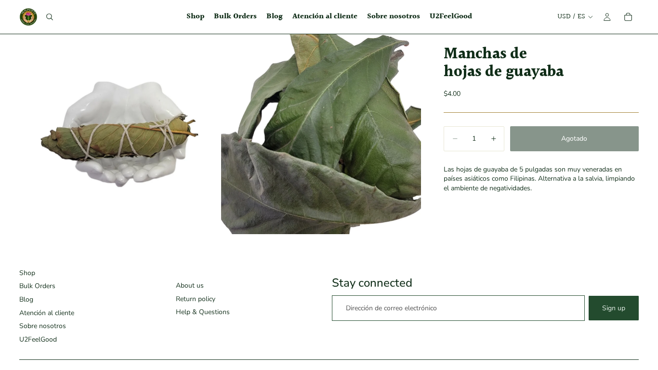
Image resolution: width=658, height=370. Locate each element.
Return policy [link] (195, 299)
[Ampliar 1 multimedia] (119, 134)
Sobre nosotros (42, 325)
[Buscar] (49, 16)
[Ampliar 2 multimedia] (321, 134)
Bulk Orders (37, 286)
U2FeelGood (38, 339)
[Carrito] (628, 16)
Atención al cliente (46, 312)
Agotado (574, 138)
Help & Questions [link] (203, 312)
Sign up (613, 308)
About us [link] (190, 285)
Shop (27, 273)
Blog (26, 299)
